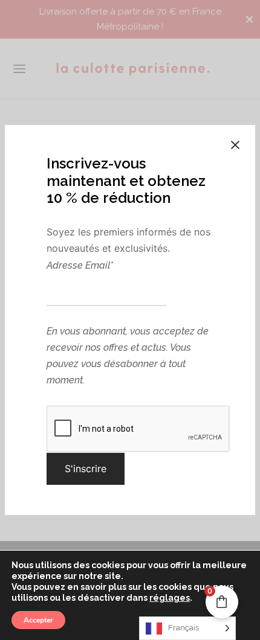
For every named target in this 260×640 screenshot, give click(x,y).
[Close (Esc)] (235, 145)
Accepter (38, 620)
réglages (169, 598)
